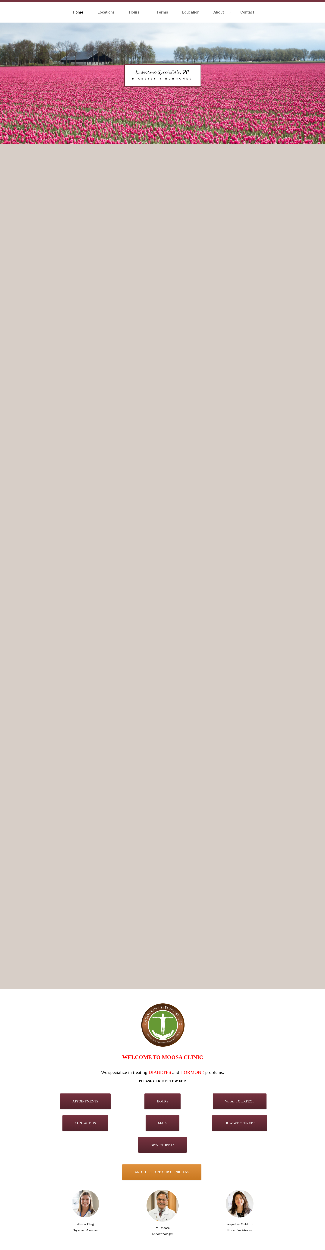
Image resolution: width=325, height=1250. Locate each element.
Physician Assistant (85, 1230)
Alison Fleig (85, 1224)
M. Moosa (163, 1228)
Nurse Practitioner (239, 1230)
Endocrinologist (162, 1234)
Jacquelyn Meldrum (239, 1224)
